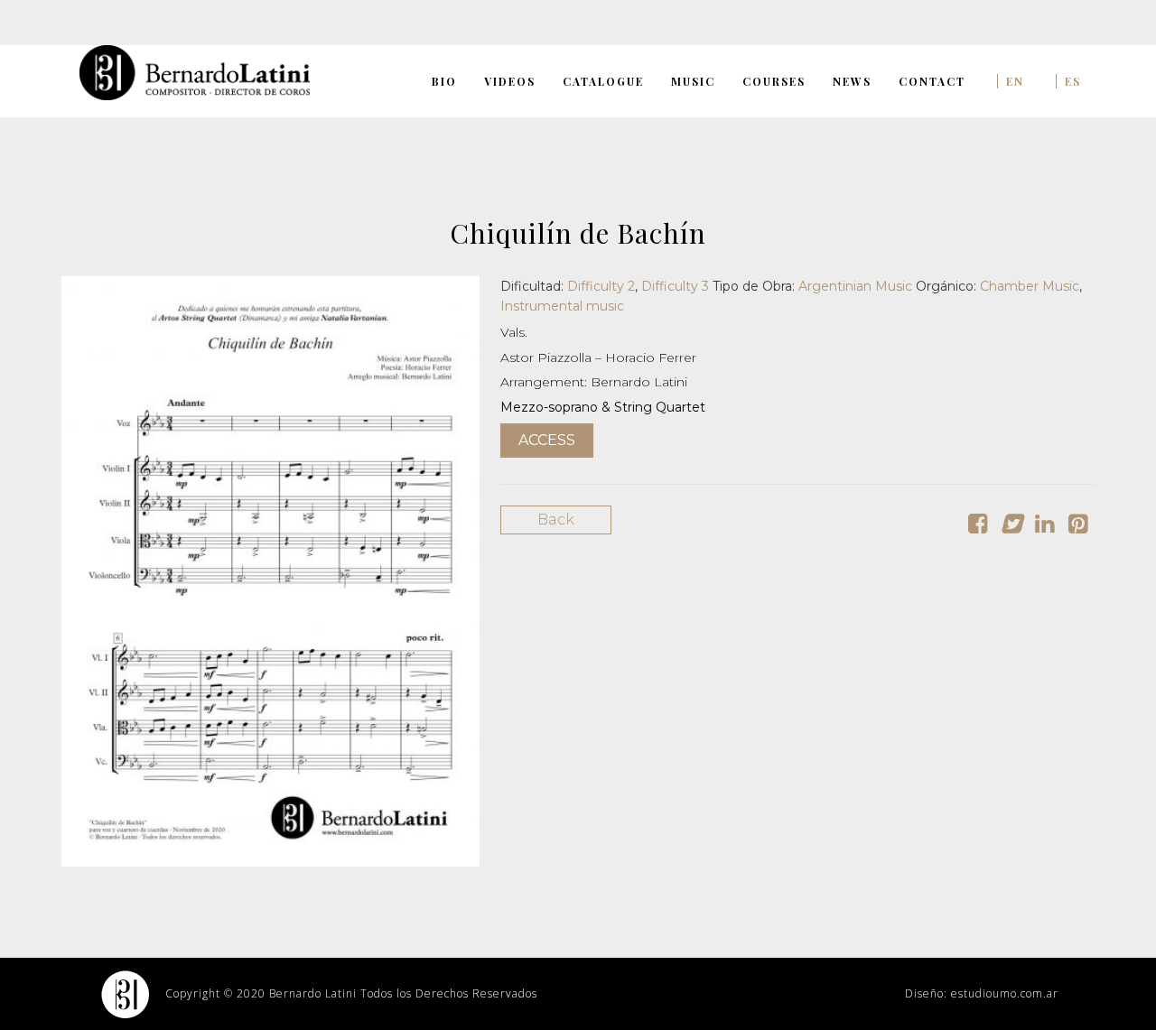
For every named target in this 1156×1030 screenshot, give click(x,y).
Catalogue (603, 81)
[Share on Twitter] (1011, 526)
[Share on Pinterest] (1078, 526)
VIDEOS (510, 81)
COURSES (774, 81)
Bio (444, 81)
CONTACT (932, 81)
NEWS (852, 81)
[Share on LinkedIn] (1044, 526)
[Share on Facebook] (977, 526)
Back (555, 519)
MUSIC (693, 81)
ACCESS (546, 440)
